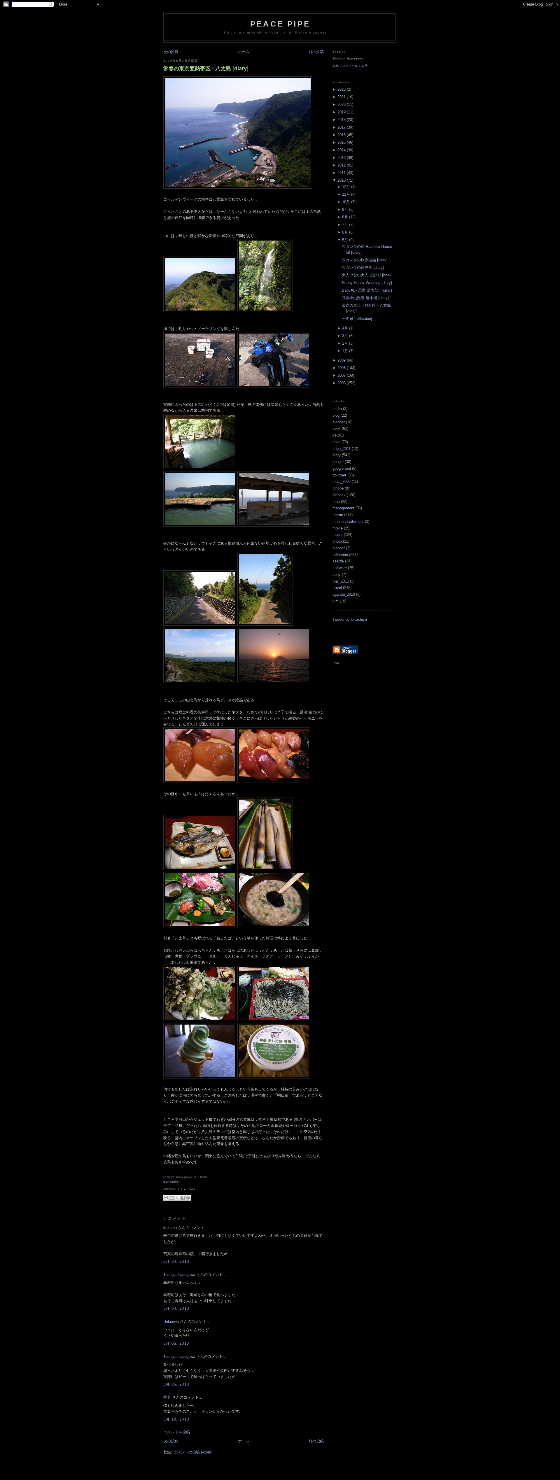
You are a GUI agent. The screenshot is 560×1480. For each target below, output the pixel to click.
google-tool (341, 468)
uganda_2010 (343, 594)
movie (337, 528)
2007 (341, 375)
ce (334, 435)
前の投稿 (316, 52)
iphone (338, 488)
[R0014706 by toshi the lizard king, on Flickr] (265, 310)
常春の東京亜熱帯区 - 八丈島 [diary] (206, 68)
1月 (345, 351)
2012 (341, 165)
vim (335, 601)
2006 (341, 383)
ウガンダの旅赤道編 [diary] (365, 260)
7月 (345, 224)
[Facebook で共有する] (183, 1198)
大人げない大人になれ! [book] (367, 275)
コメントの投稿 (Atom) (192, 1452)
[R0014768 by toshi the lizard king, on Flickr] (237, 187)
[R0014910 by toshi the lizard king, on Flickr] (273, 682)
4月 (345, 328)
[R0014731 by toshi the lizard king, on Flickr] (273, 525)
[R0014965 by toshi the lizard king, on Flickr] (199, 1020)
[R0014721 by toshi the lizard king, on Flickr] (199, 468)
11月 (346, 194)
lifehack (339, 495)
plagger (338, 548)
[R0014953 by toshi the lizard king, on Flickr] (199, 869)
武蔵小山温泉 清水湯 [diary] (365, 298)
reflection (340, 555)
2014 (341, 150)
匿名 (167, 1397)
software (339, 568)
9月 (345, 209)
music (337, 534)
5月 (345, 240)
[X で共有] (177, 1198)
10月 (346, 202)
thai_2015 (340, 581)
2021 (341, 97)
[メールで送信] (166, 1198)
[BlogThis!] (171, 1198)
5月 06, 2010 (176, 1384)
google (338, 462)
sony (336, 574)
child (336, 442)
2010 (341, 180)
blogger (338, 422)
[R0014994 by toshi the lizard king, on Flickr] (273, 1077)
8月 (345, 217)
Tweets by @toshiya (349, 619)
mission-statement (348, 521)
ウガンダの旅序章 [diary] (363, 267)
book (336, 428)
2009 (341, 360)
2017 (341, 127)
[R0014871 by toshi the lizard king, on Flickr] (199, 386)
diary (181, 1188)
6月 (345, 232)
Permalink (171, 1181)
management (343, 508)
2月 (345, 343)
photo (337, 541)
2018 (341, 120)
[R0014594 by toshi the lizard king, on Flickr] (265, 869)
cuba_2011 (341, 448)
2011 (341, 173)
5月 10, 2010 (176, 1419)
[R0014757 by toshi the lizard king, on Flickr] (199, 1077)
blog (336, 415)
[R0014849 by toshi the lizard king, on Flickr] (199, 624)
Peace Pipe (280, 24)
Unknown (171, 1321)
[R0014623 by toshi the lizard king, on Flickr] (273, 926)
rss (335, 662)
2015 (341, 142)
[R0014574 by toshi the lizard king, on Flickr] (199, 926)
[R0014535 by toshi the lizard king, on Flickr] (199, 682)
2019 (341, 112)
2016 (341, 135)
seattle (338, 561)
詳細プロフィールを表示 (350, 65)
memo (337, 515)
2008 (341, 368)
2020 (341, 104)
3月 (345, 336)
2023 (341, 89)
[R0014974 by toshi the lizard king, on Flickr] (273, 781)
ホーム (243, 52)
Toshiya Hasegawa (179, 1274)
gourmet (339, 475)
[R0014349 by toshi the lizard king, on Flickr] (199, 781)
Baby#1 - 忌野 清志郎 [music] (367, 290)
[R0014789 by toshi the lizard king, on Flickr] (265, 624)
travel (192, 1188)
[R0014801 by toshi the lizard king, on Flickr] (199, 525)
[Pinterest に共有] (188, 1198)
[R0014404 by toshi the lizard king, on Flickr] (199, 310)
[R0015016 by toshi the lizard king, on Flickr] (273, 1020)
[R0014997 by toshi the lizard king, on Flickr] (273, 386)
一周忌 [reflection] (357, 318)
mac (336, 501)
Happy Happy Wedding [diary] (367, 282)
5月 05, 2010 (176, 1343)
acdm (337, 408)
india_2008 (341, 481)
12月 (346, 187)
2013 (341, 157)
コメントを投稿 (176, 1432)
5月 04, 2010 (176, 1261)
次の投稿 (170, 52)
